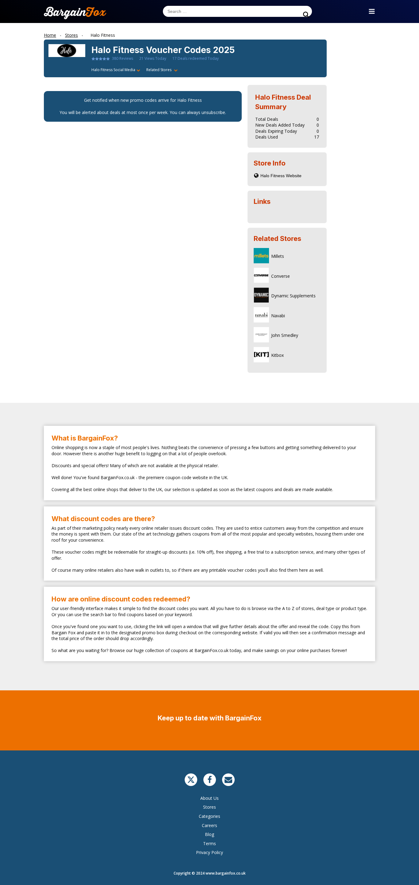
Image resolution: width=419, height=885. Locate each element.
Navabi (278, 316)
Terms (209, 843)
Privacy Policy (209, 852)
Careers (209, 825)
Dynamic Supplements (293, 296)
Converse (280, 276)
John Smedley (284, 335)
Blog (209, 834)
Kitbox (277, 355)
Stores (209, 807)
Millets (277, 256)
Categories (209, 816)
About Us (209, 798)
